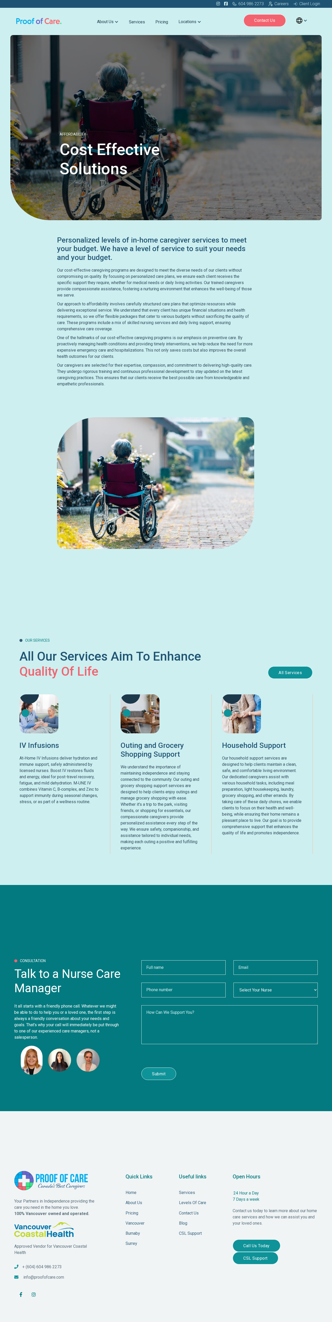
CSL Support (255, 1258)
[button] (108, 20)
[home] (39, 20)
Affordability (73, 134)
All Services (290, 672)
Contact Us (264, 20)
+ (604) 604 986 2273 (42, 1266)
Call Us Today (256, 1245)
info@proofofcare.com (43, 1277)
